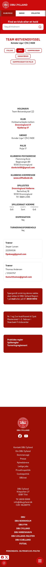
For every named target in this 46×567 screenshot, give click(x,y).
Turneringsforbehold (23, 228)
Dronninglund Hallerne (23, 189)
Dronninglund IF (23, 125)
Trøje (11, 207)
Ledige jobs (23, 467)
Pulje (23, 146)
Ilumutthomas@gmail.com (19, 277)
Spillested (23, 186)
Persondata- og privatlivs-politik (23, 551)
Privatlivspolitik (23, 470)
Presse (23, 459)
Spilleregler (13, 343)
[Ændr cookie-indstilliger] (4, 563)
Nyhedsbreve (23, 463)
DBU (23, 517)
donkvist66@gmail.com (23, 168)
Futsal (23, 544)
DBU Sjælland (23, 540)
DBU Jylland (23, 529)
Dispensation (23, 217)
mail (13, 299)
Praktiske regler (15, 340)
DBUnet (23, 478)
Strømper (34, 207)
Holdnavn (23, 109)
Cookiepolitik (23, 474)
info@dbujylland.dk (23, 502)
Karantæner (23, 56)
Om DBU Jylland (23, 451)
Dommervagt (23, 455)
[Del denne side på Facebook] (2, 558)
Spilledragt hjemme (23, 205)
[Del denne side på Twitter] (6, 558)
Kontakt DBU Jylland (23, 448)
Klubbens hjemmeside (23, 175)
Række (23, 135)
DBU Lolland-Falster (23, 536)
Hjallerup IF (23, 128)
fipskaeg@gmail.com (16, 254)
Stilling (9, 50)
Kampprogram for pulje (23, 62)
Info (20, 50)
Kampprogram (34, 50)
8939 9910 (32, 299)
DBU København (23, 532)
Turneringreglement (17, 346)
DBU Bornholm (23, 521)
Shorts (23, 207)
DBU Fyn (23, 525)
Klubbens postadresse (23, 156)
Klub (23, 119)
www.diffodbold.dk (23, 178)
